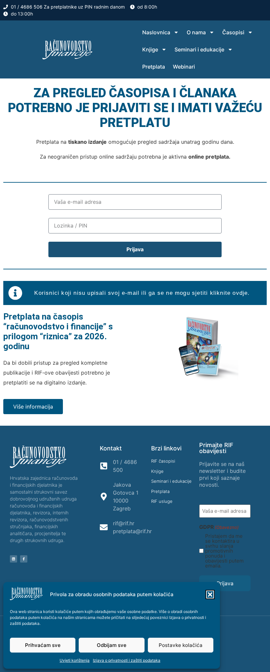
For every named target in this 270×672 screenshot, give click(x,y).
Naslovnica (156, 32)
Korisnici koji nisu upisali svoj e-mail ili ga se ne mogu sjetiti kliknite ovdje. (142, 293)
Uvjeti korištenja (75, 660)
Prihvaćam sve (43, 645)
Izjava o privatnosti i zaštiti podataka (126, 660)
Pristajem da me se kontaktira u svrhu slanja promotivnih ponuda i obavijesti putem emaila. (224, 551)
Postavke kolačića (180, 645)
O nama (196, 32)
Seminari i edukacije (199, 49)
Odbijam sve (111, 645)
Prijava (225, 583)
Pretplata (153, 66)
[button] (210, 594)
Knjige (150, 49)
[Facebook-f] (23, 559)
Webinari (184, 66)
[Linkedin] (13, 559)
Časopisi (233, 32)
